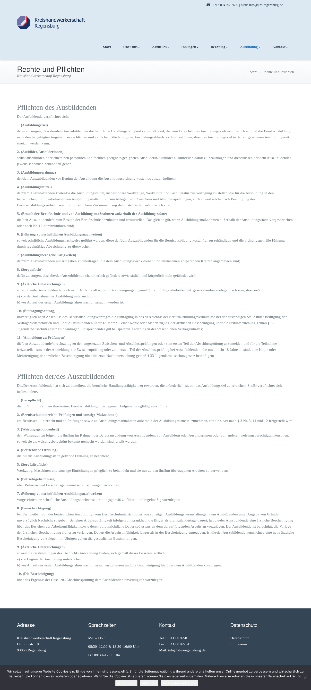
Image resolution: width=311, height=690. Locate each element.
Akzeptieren (126, 683)
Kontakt (278, 47)
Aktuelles (159, 47)
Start (107, 47)
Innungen (188, 47)
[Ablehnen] (304, 677)
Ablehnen (149, 683)
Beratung (218, 47)
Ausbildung (249, 47)
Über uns (130, 47)
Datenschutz (239, 638)
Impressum (238, 644)
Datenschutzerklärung (179, 683)
